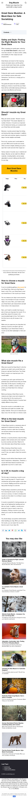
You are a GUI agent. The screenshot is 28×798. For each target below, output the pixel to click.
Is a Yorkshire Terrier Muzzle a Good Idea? (12, 587)
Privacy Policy (7, 768)
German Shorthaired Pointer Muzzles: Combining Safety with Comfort (13, 723)
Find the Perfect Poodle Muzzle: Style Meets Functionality (12, 751)
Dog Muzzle (14, 2)
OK (14, 796)
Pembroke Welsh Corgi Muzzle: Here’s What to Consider (13, 696)
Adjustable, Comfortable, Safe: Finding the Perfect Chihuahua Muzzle (13, 642)
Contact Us (7, 767)
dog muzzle (21, 287)
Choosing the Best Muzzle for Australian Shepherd (13, 669)
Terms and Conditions (9, 769)
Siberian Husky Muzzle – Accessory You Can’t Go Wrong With (13, 614)
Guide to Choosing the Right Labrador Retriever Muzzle (13, 560)
